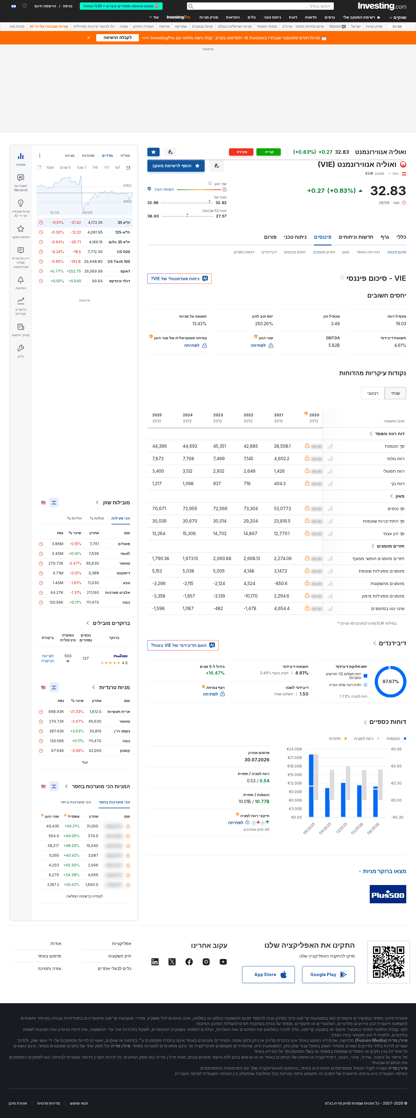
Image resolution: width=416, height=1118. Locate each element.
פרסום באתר (49, 955)
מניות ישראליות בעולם (235, 26)
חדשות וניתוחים (356, 237)
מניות (397, 26)
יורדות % (74, 518)
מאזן (345, 252)
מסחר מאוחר (267, 26)
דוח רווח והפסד (368, 252)
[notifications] (24, 6)
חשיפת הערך (164, 189)
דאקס (125, 271)
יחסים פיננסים (295, 252)
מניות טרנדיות (114, 687)
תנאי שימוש (79, 1103)
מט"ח (125, 155)
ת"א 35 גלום (119, 242)
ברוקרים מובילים (111, 623)
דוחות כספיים (244, 252)
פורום (270, 237)
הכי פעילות (120, 518)
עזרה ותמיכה (49, 968)
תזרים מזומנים (324, 252)
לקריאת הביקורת (47, 658)
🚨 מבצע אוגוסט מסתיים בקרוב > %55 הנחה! (121, 6)
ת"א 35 (124, 222)
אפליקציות (121, 943)
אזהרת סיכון (18, 1103)
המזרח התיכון (143, 26)
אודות (56, 943)
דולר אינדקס (119, 281)
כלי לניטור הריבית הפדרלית (94, 26)
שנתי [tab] (395, 393)
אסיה (124, 26)
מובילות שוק (116, 502)
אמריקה (181, 26)
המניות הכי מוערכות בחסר (101, 786)
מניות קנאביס (202, 26)
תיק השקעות (119, 955)
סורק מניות (208, 17)
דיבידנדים (269, 252)
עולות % (97, 518)
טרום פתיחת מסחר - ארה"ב (303, 26)
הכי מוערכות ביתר (76, 802)
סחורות (88, 155)
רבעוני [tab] (372, 393)
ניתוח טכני (295, 237)
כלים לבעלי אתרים (114, 968)
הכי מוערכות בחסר (114, 802)
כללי (401, 237)
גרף (385, 237)
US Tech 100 (119, 261)
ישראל (356, 26)
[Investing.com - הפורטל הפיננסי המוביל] (382, 6)
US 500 (123, 251)
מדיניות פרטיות (48, 1103)
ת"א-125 (122, 232)
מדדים (107, 155)
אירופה (164, 26)
